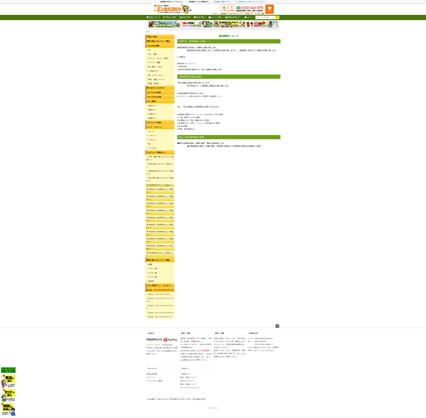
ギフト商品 (151, 101)
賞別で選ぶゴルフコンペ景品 (158, 41)
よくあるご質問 (259, 14)
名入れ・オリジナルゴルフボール (161, 313)
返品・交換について (188, 384)
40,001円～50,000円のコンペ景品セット (159, 211)
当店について (154, 17)
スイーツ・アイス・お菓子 (159, 58)
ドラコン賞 (153, 268)
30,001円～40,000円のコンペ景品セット (159, 204)
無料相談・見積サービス (222, 1)
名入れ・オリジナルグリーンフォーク (160, 299)
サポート (184, 368)
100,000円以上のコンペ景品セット (159, 254)
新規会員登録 (151, 374)
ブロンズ (152, 140)
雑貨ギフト (153, 118)
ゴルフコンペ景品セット (156, 152)
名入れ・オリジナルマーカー (159, 294)
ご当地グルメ (154, 71)
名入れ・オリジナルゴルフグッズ (160, 290)
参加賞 (151, 281)
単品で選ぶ (200, 17)
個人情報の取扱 (199, 399)
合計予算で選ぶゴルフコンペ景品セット (160, 179)
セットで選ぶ (216, 17)
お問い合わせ (162, 399)
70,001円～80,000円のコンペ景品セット (159, 233)
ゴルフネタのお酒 (154, 97)
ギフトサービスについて (190, 388)
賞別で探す (186, 17)
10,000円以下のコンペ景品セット (161, 185)
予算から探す (170, 17)
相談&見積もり (234, 17)
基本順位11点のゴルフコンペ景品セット (159, 172)
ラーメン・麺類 (154, 62)
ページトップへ (277, 326)
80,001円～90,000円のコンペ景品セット (159, 240)
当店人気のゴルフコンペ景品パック (160, 165)
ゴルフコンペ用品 (154, 122)
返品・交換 (219, 333)
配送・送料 (185, 333)
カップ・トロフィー (155, 127)
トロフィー (153, 135)
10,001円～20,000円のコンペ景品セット (159, 190)
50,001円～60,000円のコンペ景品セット (159, 219)
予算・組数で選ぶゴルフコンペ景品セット (160, 158)
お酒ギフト (153, 114)
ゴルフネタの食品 (154, 92)
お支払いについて (187, 381)
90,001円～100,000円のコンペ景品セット (159, 247)
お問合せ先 (253, 333)
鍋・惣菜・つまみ (155, 67)
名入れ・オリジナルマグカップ (160, 317)
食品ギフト (153, 105)
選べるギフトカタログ (156, 88)
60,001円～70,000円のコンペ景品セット (159, 226)
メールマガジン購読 (154, 381)
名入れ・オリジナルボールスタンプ (160, 307)
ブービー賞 (153, 277)
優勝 (150, 264)
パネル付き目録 (153, 46)
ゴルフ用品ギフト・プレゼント (159, 285)
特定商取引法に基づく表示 (180, 399)
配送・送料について (188, 377)
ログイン (216, 14)
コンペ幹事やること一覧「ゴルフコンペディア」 (250, 1)
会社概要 (151, 399)
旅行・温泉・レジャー (157, 79)
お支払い (151, 333)
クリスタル (153, 148)
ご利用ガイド (249, 14)
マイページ (152, 368)
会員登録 (223, 14)
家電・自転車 (154, 83)
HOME (148, 32)
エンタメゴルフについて (235, 14)
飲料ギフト (153, 110)
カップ (151, 131)
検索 (277, 17)
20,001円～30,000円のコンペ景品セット (159, 197)
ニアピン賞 (153, 273)
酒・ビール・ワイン (156, 75)
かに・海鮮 (153, 54)
